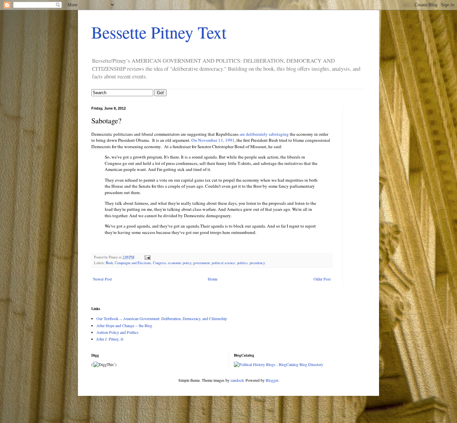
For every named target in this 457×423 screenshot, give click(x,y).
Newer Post (102, 279)
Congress (159, 262)
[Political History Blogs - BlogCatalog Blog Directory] (278, 364)
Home (212, 279)
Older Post (322, 279)
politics (242, 262)
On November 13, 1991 (213, 140)
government (201, 262)
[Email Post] (147, 257)
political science (223, 262)
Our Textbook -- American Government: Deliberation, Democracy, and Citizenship (161, 318)
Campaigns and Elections (133, 262)
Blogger (272, 380)
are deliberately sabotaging (264, 134)
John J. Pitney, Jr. (110, 339)
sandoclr (237, 380)
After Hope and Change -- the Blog (124, 325)
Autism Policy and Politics (117, 332)
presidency (257, 262)
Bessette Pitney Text (158, 32)
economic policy (179, 262)
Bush (109, 262)
